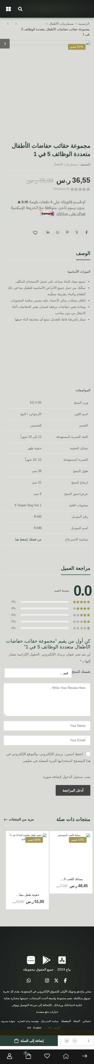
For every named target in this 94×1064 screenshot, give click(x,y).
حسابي (86, 1021)
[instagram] (47, 981)
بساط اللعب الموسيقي (67, 879)
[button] (20, 9)
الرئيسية (83, 23)
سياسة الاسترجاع (49, 1021)
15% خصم (77, 840)
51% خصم (76, 47)
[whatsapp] (29, 981)
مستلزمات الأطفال (61, 23)
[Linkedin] (48, 232)
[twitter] (56, 981)
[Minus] (75, 1041)
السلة (76, 1021)
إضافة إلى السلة (32, 1041)
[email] (38, 981)
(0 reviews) (61, 189)
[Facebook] (86, 232)
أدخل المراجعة (73, 790)
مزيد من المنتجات (21, 819)
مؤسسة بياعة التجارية (28, 1021)
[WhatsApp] (57, 232)
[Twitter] (77, 232)
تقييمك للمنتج (81, 671)
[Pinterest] (67, 232)
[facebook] (65, 981)
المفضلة (66, 1021)
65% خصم (34, 840)
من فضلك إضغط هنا (28, 539)
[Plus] (67, 1041)
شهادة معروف (8, 1021)
